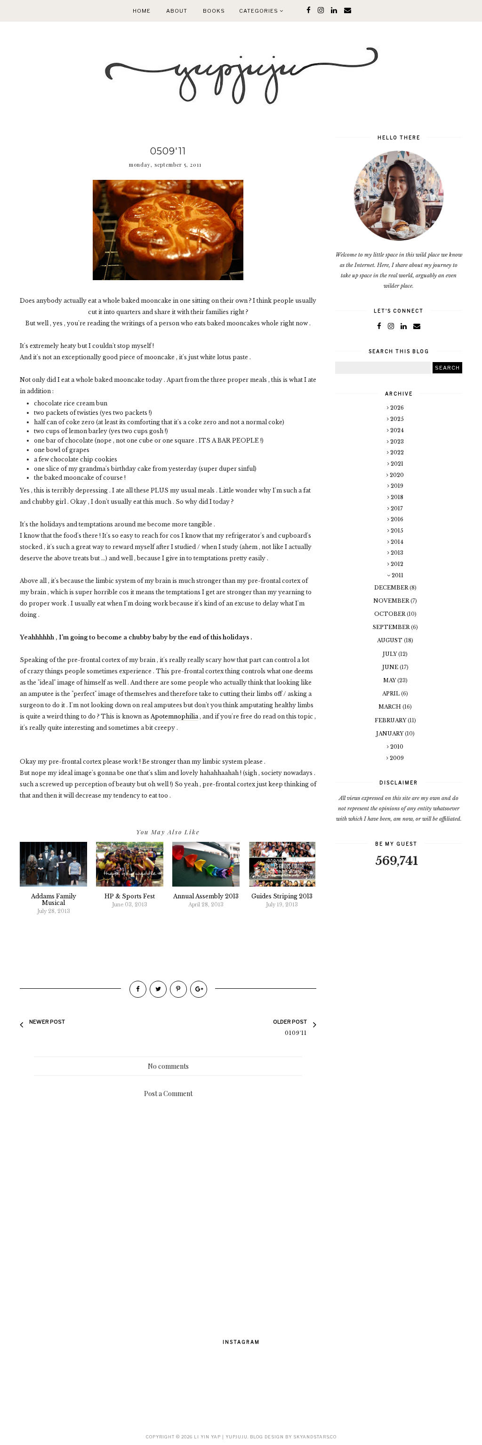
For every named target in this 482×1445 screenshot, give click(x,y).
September (392, 627)
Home (142, 11)
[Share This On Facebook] (137, 989)
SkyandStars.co (315, 1436)
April (391, 693)
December (392, 587)
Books (214, 11)
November (391, 600)
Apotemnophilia (174, 716)
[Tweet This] (158, 989)
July (390, 654)
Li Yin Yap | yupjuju (221, 1436)
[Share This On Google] (198, 989)
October (390, 614)
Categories (259, 11)
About (176, 11)
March (390, 706)
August (390, 640)
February (391, 720)
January (390, 733)
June (391, 667)
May (390, 680)
